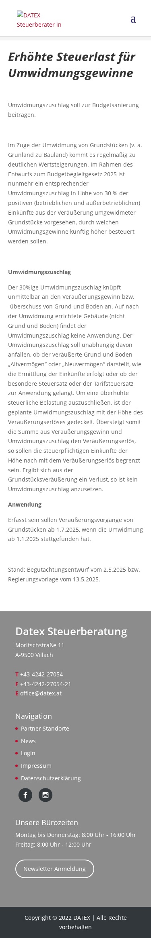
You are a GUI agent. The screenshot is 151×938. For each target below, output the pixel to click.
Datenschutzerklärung (51, 778)
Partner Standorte (45, 728)
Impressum (36, 765)
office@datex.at (41, 693)
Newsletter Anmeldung (54, 869)
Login (28, 753)
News (28, 741)
